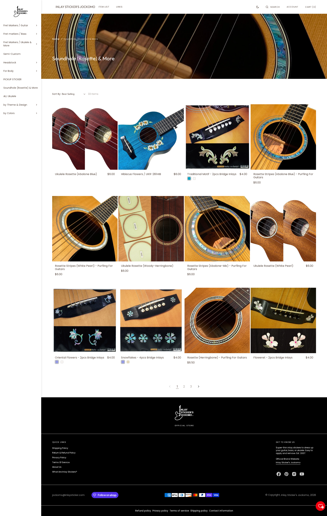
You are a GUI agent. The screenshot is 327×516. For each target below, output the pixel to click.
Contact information (221, 510)
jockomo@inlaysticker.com (68, 495)
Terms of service (179, 510)
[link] (85, 137)
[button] (273, 7)
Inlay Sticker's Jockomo (288, 462)
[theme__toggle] (257, 7)
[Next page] (199, 386)
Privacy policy (160, 510)
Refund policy (143, 510)
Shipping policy (199, 510)
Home (55, 39)
